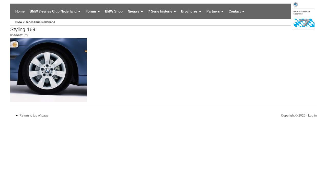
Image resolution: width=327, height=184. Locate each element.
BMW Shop (114, 11)
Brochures (188, 11)
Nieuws (132, 11)
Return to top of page (34, 115)
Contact (233, 11)
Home (20, 11)
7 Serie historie (159, 11)
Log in (312, 115)
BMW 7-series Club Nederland (52, 11)
